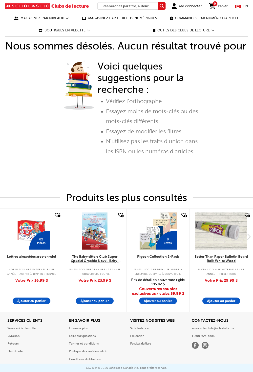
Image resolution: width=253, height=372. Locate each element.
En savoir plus (78, 328)
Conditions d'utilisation (85, 359)
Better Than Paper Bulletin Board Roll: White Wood (221, 259)
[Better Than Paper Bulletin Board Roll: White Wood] (221, 231)
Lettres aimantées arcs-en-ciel (31, 256)
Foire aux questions (82, 336)
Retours (13, 343)
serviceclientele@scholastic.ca (213, 328)
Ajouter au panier (31, 301)
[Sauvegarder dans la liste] (57, 215)
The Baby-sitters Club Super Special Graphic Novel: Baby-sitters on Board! (95, 259)
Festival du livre (140, 343)
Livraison (13, 336)
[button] (41, 18)
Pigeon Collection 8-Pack (158, 256)
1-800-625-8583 (203, 336)
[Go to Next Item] (249, 236)
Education (137, 336)
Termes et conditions (84, 343)
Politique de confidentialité (87, 351)
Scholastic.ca (139, 328)
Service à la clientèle (21, 328)
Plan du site (15, 351)
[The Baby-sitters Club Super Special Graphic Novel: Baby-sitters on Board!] (94, 231)
